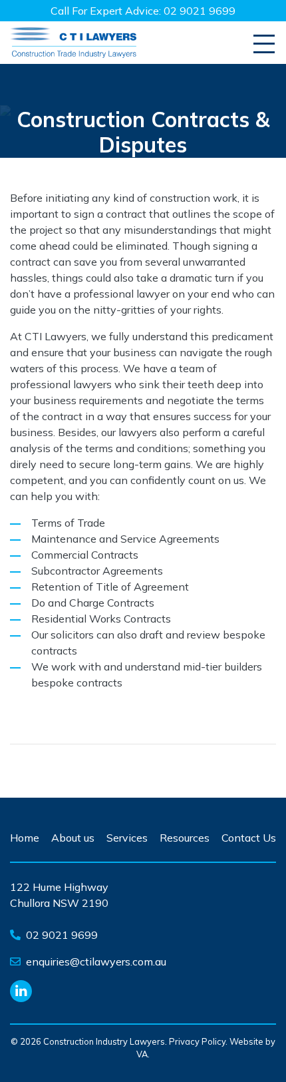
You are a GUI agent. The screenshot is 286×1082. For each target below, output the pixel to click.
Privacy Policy (197, 1041)
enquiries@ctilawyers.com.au (96, 961)
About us (72, 837)
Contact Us (248, 837)
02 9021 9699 (199, 10)
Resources (185, 837)
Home (24, 837)
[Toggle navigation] (264, 44)
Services (127, 837)
